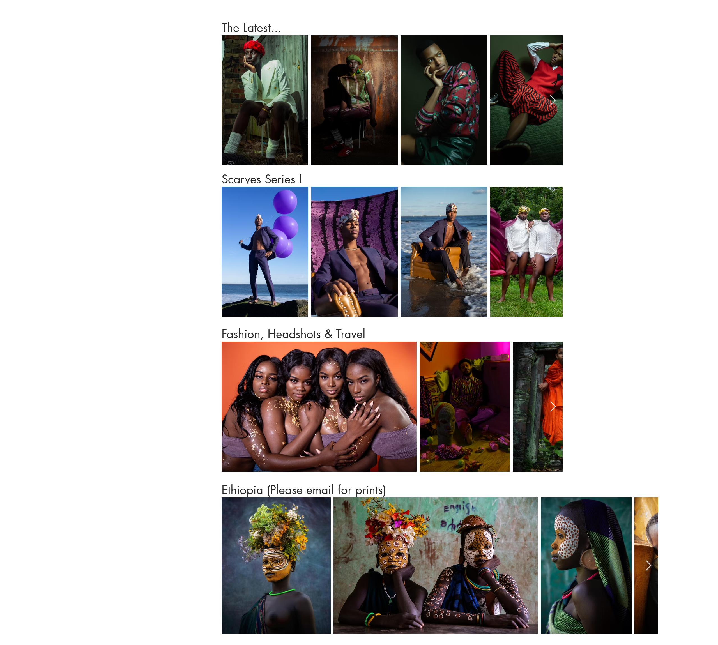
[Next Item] (553, 100)
